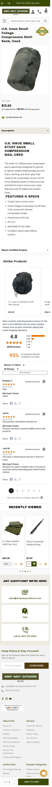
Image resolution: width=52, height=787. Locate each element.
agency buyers (33, 742)
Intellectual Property (12, 757)
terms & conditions (11, 742)
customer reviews (11, 730)
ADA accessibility (10, 738)
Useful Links (9, 764)
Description (8, 130)
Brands (6, 773)
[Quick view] (15, 563)
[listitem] (22, 292)
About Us (7, 726)
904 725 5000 (12, 690)
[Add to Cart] (34, 563)
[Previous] (2, 3)
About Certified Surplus (14, 250)
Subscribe (37, 665)
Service (30, 721)
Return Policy (32, 734)
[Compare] (21, 563)
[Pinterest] (14, 698)
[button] (21, 109)
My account (31, 738)
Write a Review (25, 373)
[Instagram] (6, 698)
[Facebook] (3, 698)
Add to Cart (31, 782)
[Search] (45, 21)
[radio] (37, 336)
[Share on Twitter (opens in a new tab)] (15, 403)
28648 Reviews (16, 347)
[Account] (33, 12)
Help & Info (9, 721)
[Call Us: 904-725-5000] (39, 12)
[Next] (8, 3)
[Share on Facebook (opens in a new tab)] (11, 403)
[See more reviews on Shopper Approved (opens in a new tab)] (19, 403)
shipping (30, 730)
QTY (5, 782)
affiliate (6, 734)
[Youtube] (10, 698)
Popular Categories (36, 764)
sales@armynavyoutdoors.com (21, 686)
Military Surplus (33, 769)
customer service (34, 726)
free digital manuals (12, 769)
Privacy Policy (9, 746)
